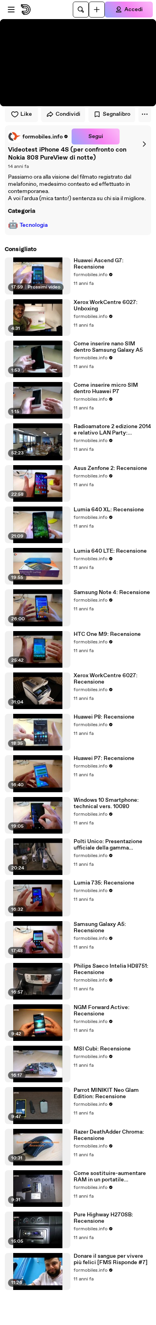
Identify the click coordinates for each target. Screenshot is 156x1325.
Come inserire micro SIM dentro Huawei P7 (106, 388)
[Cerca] (81, 10)
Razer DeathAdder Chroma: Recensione (109, 1135)
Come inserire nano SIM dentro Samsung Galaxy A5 (108, 347)
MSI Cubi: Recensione (102, 1049)
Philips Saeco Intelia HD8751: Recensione (111, 969)
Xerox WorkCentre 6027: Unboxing (106, 305)
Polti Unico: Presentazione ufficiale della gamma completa (108, 844)
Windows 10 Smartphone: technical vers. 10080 (106, 803)
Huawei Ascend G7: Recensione (99, 263)
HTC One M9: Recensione (107, 634)
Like (26, 114)
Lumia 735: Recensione (104, 883)
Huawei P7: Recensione (104, 758)
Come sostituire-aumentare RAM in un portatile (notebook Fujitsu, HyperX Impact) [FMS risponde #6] (110, 1176)
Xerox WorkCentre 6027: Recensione (106, 678)
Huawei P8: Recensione (104, 717)
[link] (38, 136)
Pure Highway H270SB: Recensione (103, 1218)
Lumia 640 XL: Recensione (109, 510)
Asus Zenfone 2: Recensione (110, 468)
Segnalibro (116, 114)
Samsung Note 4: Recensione (112, 592)
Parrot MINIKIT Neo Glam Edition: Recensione (106, 1093)
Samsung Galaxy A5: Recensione (100, 927)
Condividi (68, 114)
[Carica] (97, 10)
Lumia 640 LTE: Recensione (110, 551)
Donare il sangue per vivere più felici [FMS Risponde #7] (111, 1259)
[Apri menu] (11, 10)
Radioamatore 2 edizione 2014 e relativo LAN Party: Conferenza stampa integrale (112, 429)
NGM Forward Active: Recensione (102, 1010)
